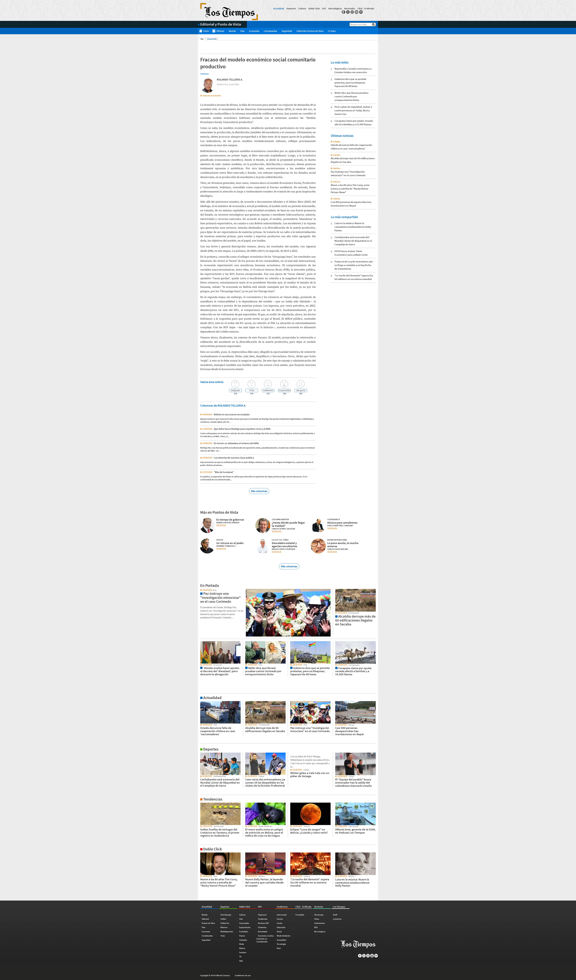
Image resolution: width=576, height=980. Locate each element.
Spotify (361, 12)
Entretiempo (225, 914)
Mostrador (349, 8)
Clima (316, 919)
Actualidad (278, 8)
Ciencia (280, 919)
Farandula (300, 914)
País (242, 30)
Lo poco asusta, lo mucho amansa (342, 544)
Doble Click (314, 8)
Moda (241, 944)
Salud (279, 931)
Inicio (206, 30)
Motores (224, 927)
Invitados (243, 940)
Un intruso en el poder (230, 543)
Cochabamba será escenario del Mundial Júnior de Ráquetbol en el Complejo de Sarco (353, 241)
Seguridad (287, 30)
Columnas (262, 927)
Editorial (205, 919)
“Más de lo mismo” (224, 472)
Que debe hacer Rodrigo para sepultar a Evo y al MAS (242, 428)
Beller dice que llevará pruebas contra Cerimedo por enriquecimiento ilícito (351, 96)
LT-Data (332, 30)
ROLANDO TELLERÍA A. (230, 79)
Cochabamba (270, 30)
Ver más (201, 702)
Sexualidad (281, 940)
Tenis (222, 935)
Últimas (220, 30)
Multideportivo (226, 931)
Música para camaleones (342, 522)
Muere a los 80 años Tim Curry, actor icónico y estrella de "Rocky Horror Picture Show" (350, 188)
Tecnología (281, 944)
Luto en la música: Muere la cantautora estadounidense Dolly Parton (352, 227)
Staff (335, 914)
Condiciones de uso (243, 975)
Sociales (242, 952)
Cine (241, 919)
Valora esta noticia (211, 382)
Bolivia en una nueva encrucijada (232, 414)
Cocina (279, 923)
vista (200, 590)
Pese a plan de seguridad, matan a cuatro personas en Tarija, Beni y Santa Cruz (353, 110)
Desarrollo (212, 39)
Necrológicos (335, 8)
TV (240, 956)
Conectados (244, 923)
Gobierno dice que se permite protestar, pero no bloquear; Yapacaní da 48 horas (350, 82)
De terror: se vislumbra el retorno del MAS (236, 443)
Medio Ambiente (283, 935)
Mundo (232, 30)
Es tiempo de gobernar (230, 519)
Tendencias (262, 919)
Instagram (352, 12)
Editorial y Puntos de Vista (310, 30)
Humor (242, 935)
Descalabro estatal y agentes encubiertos (284, 544)
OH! (324, 8)
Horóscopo (318, 914)
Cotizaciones (319, 923)
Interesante (282, 914)
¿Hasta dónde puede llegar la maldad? (288, 524)
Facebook (343, 12)
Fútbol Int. (225, 923)
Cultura (302, 8)
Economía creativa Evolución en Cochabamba (265, 938)
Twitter (348, 12)
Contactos (337, 919)
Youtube (356, 12)
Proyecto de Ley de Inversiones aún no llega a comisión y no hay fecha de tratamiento (353, 265)
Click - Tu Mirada (365, 8)
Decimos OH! (263, 923)
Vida (241, 961)
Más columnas (259, 491)
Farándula (243, 931)
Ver (203, 39)
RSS (316, 927)
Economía (254, 30)
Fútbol (223, 919)
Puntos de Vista (208, 923)
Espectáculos (244, 927)
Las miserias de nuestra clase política (234, 457)
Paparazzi (262, 914)
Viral (279, 948)
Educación (281, 927)
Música (242, 948)
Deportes (291, 8)
